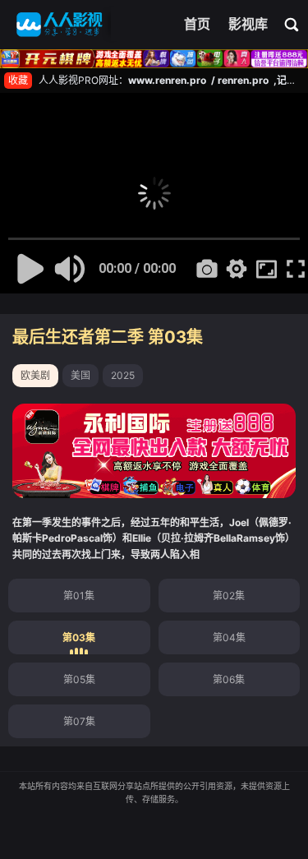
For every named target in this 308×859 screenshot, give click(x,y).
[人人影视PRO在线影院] (59, 24)
